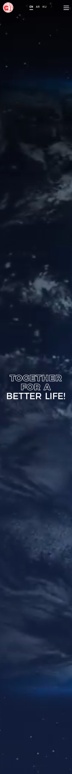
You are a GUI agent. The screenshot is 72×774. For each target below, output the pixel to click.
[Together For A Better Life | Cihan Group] (8, 7)
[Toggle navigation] (66, 7)
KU (44, 7)
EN (31, 7)
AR (38, 7)
